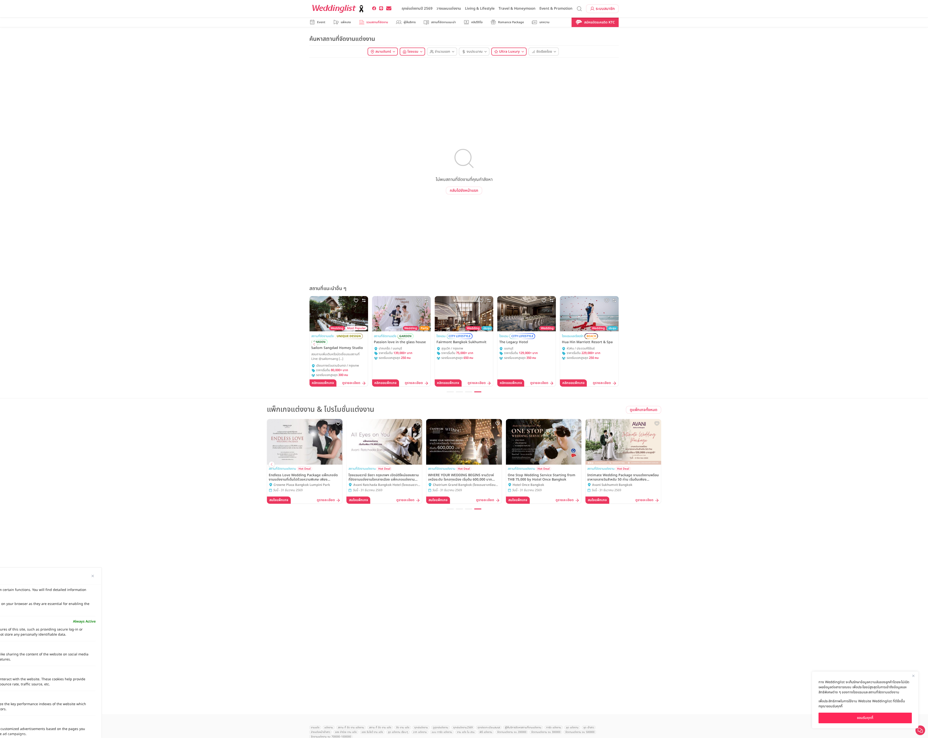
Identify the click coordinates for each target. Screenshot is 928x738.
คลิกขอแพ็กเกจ (323, 382)
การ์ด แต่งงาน (553, 727)
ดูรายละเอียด (351, 383)
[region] (865, 700)
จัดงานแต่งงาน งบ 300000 (545, 732)
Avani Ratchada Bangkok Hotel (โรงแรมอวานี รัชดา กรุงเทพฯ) (386, 485)
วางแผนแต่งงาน (448, 8)
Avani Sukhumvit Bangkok (612, 485)
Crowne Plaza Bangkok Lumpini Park (302, 485)
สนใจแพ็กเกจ (278, 500)
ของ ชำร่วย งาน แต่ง (346, 732)
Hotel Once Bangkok (528, 485)
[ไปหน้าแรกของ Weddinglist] (338, 9)
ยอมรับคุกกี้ (865, 717)
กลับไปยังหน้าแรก (464, 190)
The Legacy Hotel (513, 342)
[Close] (913, 676)
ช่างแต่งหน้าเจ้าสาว (320, 732)
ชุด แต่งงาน (572, 727)
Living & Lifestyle (480, 8)
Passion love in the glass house (400, 342)
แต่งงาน (328, 727)
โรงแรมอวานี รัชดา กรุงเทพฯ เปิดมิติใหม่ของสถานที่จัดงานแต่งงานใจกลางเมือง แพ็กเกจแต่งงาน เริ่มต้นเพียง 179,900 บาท (383, 477)
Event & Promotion (556, 8)
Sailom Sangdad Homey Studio (337, 348)
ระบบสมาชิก (605, 9)
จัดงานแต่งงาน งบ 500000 (579, 732)
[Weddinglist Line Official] (381, 8)
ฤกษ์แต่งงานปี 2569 (417, 8)
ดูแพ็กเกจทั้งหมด (643, 410)
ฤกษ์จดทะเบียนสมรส (489, 727)
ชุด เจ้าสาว (588, 727)
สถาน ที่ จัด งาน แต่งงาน (351, 727)
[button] (314, 344)
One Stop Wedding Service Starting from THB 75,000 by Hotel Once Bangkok (541, 477)
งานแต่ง (315, 727)
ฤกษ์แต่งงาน (421, 727)
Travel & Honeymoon (517, 8)
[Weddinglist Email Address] (389, 8)
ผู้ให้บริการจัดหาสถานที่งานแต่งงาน (523, 727)
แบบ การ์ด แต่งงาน (442, 732)
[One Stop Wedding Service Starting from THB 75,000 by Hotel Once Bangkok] (544, 441)
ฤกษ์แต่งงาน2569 (463, 727)
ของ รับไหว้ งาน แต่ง (372, 732)
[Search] (579, 9)
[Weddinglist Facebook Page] (374, 8)
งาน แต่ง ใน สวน (466, 732)
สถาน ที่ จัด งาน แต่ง (380, 727)
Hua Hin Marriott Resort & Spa (587, 342)
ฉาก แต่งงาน (420, 732)
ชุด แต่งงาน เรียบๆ (398, 732)
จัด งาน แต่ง (402, 727)
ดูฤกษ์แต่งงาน (440, 727)
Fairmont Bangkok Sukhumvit (461, 342)
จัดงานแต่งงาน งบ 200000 (511, 732)
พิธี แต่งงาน (485, 732)
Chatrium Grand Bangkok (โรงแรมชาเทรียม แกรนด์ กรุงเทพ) (464, 485)
